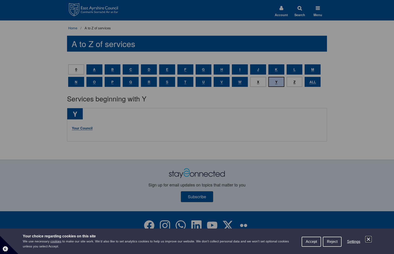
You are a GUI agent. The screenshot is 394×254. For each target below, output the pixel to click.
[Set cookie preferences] (9, 245)
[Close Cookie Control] (368, 239)
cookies (55, 241)
